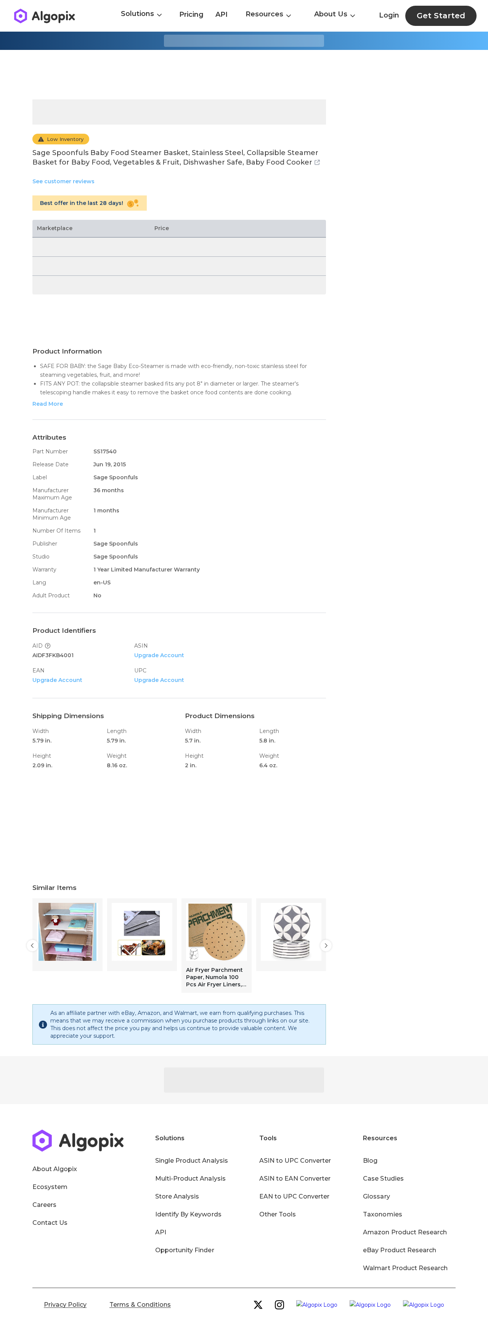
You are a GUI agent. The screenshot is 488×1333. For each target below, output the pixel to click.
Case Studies (383, 1178)
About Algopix (54, 1169)
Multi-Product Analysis (190, 1178)
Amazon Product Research (405, 1232)
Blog (370, 1160)
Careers (44, 1204)
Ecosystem (49, 1187)
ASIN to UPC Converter (295, 1160)
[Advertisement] (244, 75)
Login (389, 15)
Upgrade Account (159, 655)
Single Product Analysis (191, 1160)
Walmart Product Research (405, 1268)
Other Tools (277, 1214)
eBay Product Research (399, 1250)
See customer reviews (63, 181)
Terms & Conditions (140, 1304)
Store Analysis (177, 1196)
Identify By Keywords (188, 1214)
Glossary (376, 1196)
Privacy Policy (65, 1304)
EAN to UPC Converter (294, 1196)
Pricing (191, 14)
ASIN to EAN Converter (295, 1178)
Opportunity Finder (184, 1250)
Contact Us (49, 1222)
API (221, 14)
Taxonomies (382, 1214)
